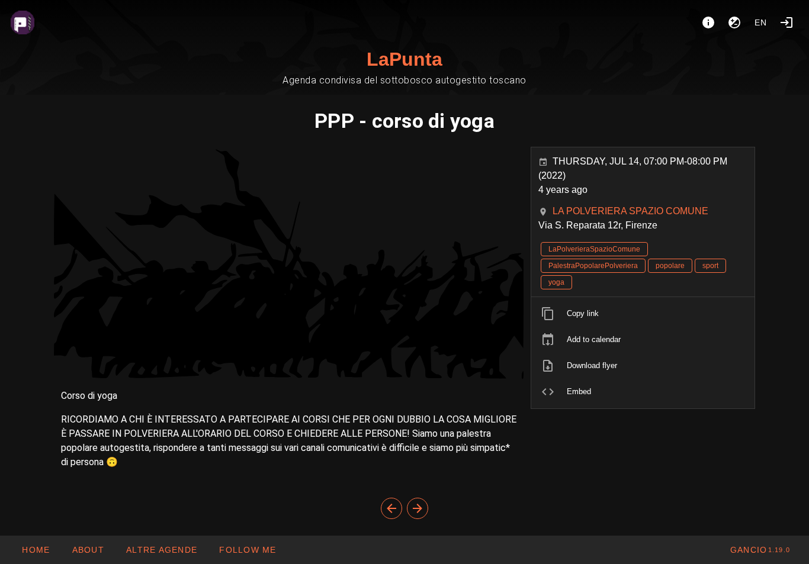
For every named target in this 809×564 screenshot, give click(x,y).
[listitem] (643, 313)
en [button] (761, 22)
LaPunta (404, 59)
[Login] (786, 22)
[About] (708, 22)
